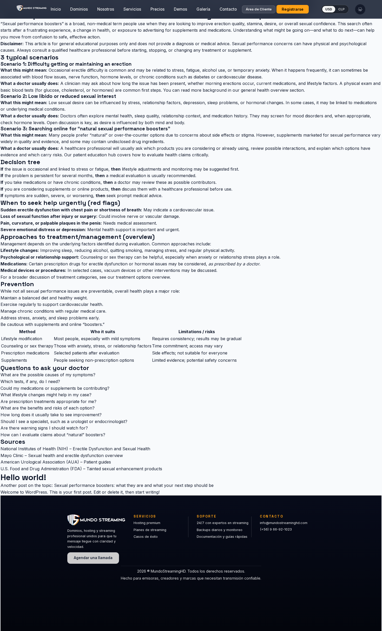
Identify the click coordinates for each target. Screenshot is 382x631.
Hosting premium (147, 523)
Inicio (56, 9)
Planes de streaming (150, 530)
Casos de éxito (146, 537)
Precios (157, 9)
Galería (203, 9)
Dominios (79, 9)
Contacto (228, 9)
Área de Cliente (259, 9)
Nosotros (105, 9)
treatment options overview (143, 277)
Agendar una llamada (93, 558)
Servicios (132, 9)
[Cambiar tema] (360, 9)
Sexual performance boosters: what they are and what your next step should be (134, 485)
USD (328, 9)
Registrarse (293, 9)
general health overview (264, 90)
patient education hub (94, 154)
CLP (341, 9)
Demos (180, 9)
